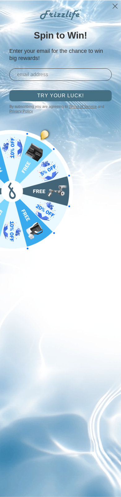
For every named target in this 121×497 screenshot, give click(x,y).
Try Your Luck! (60, 95)
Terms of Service (83, 106)
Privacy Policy (21, 111)
